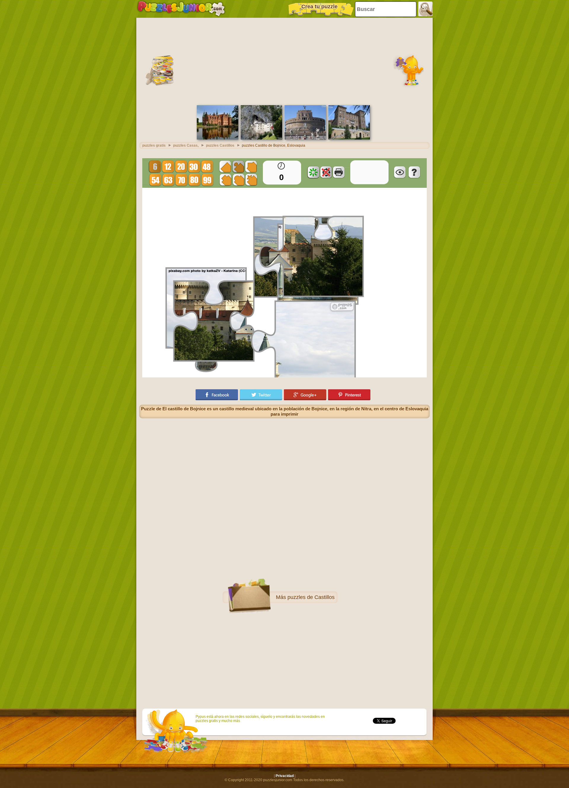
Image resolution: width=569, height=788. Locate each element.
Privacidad (285, 776)
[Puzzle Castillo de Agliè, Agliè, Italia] (349, 138)
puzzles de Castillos (311, 597)
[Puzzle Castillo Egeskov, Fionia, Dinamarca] (217, 138)
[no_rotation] (326, 172)
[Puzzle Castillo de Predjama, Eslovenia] (261, 138)
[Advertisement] (284, 60)
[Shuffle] (313, 172)
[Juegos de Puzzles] (181, 9)
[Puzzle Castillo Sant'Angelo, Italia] (305, 138)
